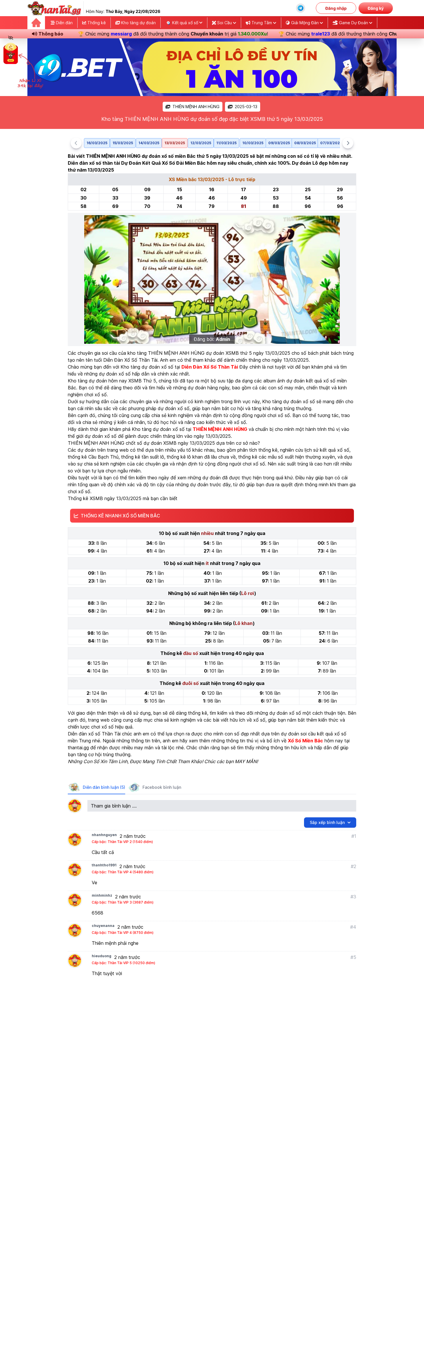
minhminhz (102, 895)
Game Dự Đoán (353, 22)
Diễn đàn (64, 22)
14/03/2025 (148, 143)
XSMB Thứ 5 (142, 381)
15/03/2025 (122, 143)
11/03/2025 (226, 143)
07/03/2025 (331, 143)
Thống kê (96, 22)
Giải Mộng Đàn (305, 22)
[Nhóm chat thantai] (300, 8)
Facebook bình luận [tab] (161, 787)
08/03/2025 (305, 143)
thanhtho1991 (104, 865)
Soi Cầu (224, 22)
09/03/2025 (279, 143)
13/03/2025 (174, 143)
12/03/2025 (200, 143)
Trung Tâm (261, 22)
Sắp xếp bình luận (327, 822)
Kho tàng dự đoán (138, 22)
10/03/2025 (252, 143)
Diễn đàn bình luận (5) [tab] (104, 787)
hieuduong (101, 956)
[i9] (212, 67)
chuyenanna (103, 925)
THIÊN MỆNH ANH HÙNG (195, 106)
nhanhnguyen (104, 835)
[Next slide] (347, 143)
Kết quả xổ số (185, 22)
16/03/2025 (97, 143)
